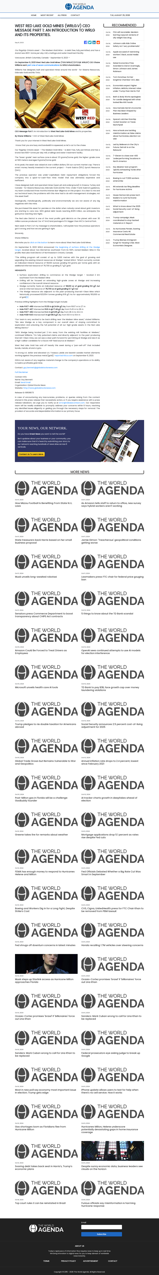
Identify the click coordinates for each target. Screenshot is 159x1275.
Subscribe (101, 1234)
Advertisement (90, 1261)
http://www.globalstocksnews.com (39, 388)
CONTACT (75, 15)
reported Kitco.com (64, 355)
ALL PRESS (62, 15)
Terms (46, 1261)
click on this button (38, 242)
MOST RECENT (47, 15)
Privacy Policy (68, 1261)
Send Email (25, 382)
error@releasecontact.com (72, 402)
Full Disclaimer (21, 372)
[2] (27, 297)
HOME (33, 15)
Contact (112, 1261)
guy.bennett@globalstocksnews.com (40, 367)
